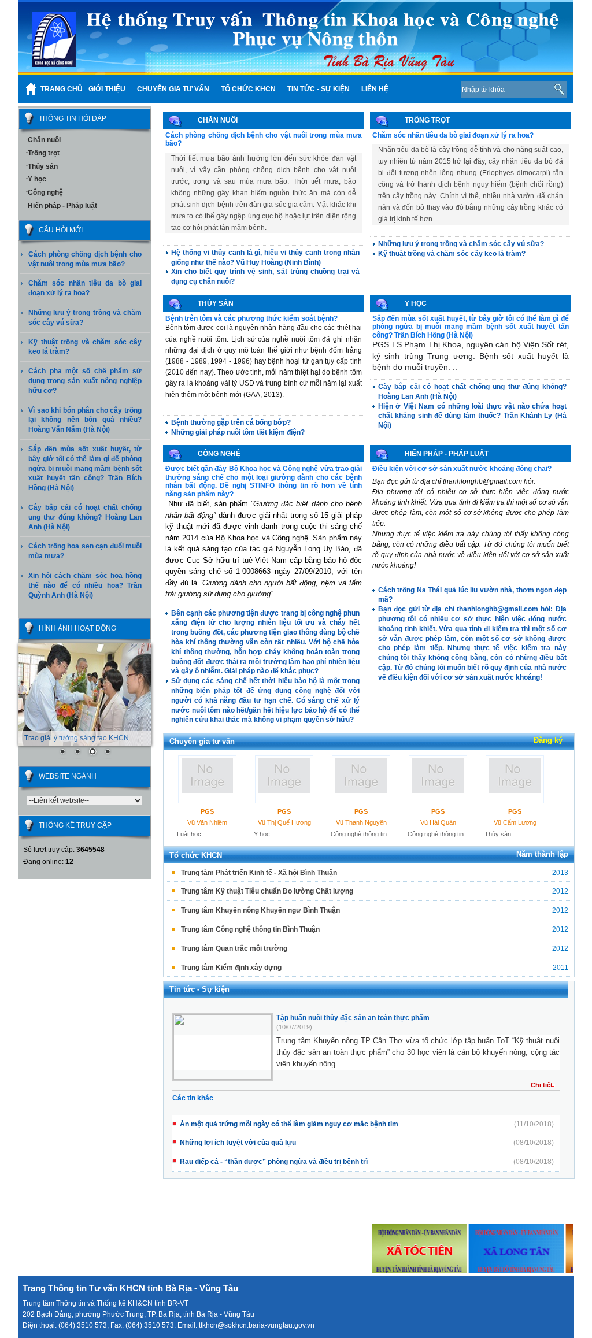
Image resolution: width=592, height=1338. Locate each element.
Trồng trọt (44, 153)
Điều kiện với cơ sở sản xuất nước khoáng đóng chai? (462, 469)
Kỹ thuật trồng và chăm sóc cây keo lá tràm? (452, 254)
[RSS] (434, 89)
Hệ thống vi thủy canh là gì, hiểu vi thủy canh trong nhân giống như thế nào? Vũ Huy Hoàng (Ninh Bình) (265, 257)
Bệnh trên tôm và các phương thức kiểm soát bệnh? (251, 318)
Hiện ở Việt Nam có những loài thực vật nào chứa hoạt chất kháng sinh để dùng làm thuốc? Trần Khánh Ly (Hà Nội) (472, 416)
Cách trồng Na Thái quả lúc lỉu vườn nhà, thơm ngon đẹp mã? (472, 595)
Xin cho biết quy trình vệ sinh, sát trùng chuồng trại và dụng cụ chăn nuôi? (265, 277)
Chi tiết (542, 1084)
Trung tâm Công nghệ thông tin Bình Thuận (250, 929)
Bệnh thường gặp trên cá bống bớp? (231, 422)
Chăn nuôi (44, 140)
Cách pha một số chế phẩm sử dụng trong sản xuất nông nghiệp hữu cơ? (85, 381)
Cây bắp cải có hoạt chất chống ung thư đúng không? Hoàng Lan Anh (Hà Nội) (85, 517)
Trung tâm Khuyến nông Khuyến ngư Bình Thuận (260, 910)
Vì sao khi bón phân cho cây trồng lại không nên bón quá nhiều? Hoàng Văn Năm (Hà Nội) (85, 420)
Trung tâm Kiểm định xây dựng (231, 967)
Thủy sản (43, 166)
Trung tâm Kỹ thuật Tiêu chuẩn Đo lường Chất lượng (267, 891)
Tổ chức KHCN (195, 855)
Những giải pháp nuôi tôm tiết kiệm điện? (238, 432)
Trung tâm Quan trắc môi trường (234, 948)
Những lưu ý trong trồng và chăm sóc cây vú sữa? (461, 244)
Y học (37, 179)
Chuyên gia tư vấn (202, 741)
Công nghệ (45, 192)
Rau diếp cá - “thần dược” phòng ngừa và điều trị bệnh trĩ (274, 1162)
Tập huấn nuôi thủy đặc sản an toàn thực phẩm (353, 1018)
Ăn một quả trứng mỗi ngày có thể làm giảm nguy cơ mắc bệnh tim (289, 1124)
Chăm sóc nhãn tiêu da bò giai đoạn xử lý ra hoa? (453, 135)
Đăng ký (548, 740)
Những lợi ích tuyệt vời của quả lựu (238, 1143)
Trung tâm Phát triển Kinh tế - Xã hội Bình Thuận (259, 873)
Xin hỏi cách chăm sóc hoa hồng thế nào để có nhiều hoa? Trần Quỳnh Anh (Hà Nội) (85, 585)
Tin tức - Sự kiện (199, 989)
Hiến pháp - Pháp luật (62, 206)
